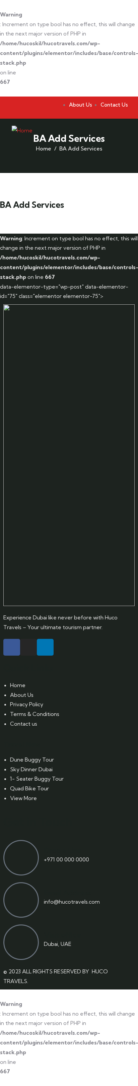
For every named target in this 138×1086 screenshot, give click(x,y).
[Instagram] (28, 647)
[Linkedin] (45, 647)
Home (43, 148)
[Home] (22, 130)
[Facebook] (11, 647)
